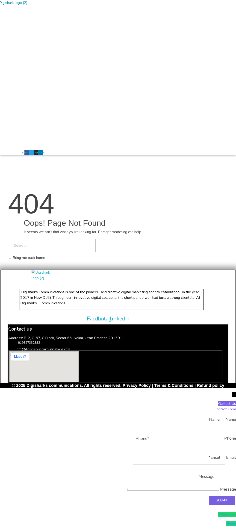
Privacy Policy (137, 385)
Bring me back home (28, 257)
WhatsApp (227, 514)
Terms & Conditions (173, 385)
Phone (231, 523)
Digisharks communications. (55, 385)
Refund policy (210, 385)
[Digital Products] (53, 275)
